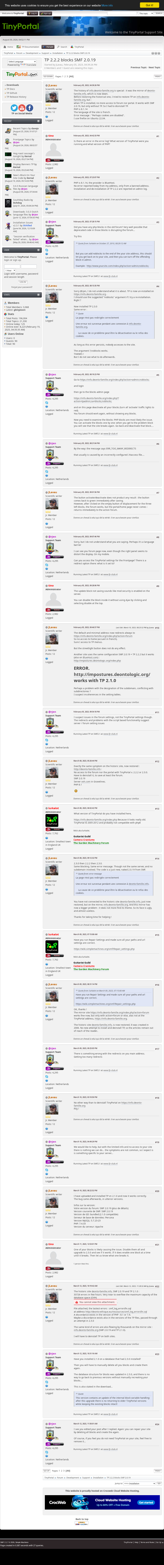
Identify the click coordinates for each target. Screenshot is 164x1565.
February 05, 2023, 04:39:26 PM (87, 85)
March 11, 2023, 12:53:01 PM (85, 1244)
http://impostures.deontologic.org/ (112, 674)
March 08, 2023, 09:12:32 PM (85, 858)
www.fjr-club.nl (110, 276)
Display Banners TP (23, 164)
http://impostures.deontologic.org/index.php (97, 660)
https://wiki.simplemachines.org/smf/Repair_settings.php (104, 948)
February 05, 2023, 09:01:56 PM (87, 492)
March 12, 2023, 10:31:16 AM (85, 1353)
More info (107, 5)
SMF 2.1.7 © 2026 (7, 1542)
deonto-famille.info (139, 883)
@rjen (16, 142)
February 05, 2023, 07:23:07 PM (87, 177)
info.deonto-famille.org (101, 90)
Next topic (154, 67)
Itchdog (17, 202)
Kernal (28, 156)
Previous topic (139, 67)
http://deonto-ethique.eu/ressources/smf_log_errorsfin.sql (116, 1311)
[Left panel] (153, 53)
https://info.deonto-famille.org (90, 294)
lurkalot (53, 808)
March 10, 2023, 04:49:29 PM (85, 1141)
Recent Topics (20, 128)
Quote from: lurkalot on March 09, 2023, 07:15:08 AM (101, 990)
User (6, 250)
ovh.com (85, 781)
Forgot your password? (21, 287)
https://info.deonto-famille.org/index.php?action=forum (103, 635)
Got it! (149, 5)
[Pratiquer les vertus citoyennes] (46, 116)
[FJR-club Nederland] (46, 253)
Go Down (48, 76)
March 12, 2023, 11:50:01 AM (85, 1423)
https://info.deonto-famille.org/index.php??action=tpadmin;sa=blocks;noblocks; (96, 400)
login (6, 259)
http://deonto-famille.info (87, 769)
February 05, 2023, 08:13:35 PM (87, 285)
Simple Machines (22, 1542)
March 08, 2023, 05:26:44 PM (85, 761)
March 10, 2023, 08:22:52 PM (85, 1190)
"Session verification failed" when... (24, 238)
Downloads (12, 84)
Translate (31, 64)
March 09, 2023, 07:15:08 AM (85, 934)
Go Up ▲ (160, 1542)
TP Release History (16, 96)
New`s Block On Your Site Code (24, 176)
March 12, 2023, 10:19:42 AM (85, 1286)
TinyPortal (128, 1542)
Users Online (16, 333)
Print (157, 76)
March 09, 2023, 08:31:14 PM (85, 984)
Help (136, 1542)
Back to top (82, 1519)
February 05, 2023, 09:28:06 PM (87, 585)
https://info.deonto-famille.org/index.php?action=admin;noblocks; (114, 379)
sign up (17, 259)
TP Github (11, 92)
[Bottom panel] (159, 53)
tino (51, 135)
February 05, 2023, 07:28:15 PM (87, 221)
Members (13, 302)
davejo (35, 128)
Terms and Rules (147, 1542)
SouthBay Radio (21, 199)
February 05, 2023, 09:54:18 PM (87, 712)
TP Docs (10, 88)
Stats (7, 294)
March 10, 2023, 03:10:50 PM (85, 1097)
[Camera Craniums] (46, 837)
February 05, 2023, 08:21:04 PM (87, 443)
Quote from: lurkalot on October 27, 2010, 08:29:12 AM (102, 243)
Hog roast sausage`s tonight (24, 155)
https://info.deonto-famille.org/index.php (95, 819)
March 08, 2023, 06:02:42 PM (85, 808)
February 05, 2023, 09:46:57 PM (87, 627)
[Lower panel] (156, 53)
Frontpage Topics (22, 139)
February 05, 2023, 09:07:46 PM (87, 536)
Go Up (46, 1471)
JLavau (52, 85)
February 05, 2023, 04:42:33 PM (87, 135)
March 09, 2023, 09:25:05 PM (85, 1048)
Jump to (118, 1483)
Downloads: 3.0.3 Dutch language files (25, 213)
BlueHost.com (90, 657)
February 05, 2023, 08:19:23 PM (87, 374)
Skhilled (27, 225)
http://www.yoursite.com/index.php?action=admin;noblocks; (118, 265)
